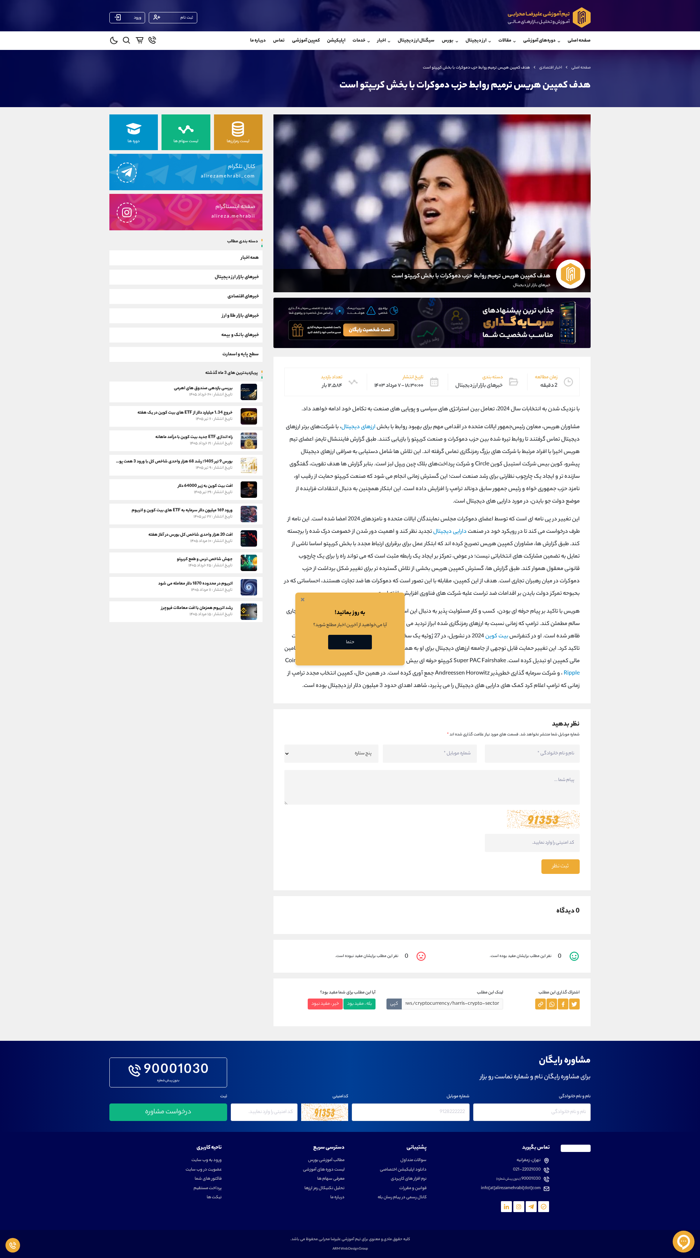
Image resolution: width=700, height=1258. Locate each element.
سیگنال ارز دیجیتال (416, 40)
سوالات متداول (413, 1160)
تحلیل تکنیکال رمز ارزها (324, 1188)
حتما (350, 642)
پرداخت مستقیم (208, 1188)
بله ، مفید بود (359, 1004)
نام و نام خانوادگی (575, 1096)
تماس (279, 40)
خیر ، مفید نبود (325, 1004)
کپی (394, 1004)
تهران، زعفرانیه (529, 1160)
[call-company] (152, 41)
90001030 (176, 1070)
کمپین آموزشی (306, 40)
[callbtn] (12, 1245)
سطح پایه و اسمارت (240, 354)
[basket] (139, 41)
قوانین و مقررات (413, 1188)
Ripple (572, 673)
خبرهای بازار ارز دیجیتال (237, 277)
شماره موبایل (458, 1096)
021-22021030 (527, 1170)
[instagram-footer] (518, 1206)
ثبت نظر (560, 866)
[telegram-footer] (543, 1206)
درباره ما (258, 40)
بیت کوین (496, 636)
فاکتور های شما (208, 1179)
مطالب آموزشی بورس (326, 1160)
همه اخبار (250, 257)
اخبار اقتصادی (550, 68)
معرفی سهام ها (331, 1179)
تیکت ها (214, 1197)
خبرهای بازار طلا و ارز (240, 315)
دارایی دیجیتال (450, 531)
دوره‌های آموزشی (539, 40)
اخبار (381, 40)
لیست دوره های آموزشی (324, 1170)
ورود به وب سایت (206, 1160)
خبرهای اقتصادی (243, 296)
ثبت (223, 1096)
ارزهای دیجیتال (358, 427)
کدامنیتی (340, 1096)
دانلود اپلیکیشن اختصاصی (403, 1170)
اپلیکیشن (336, 40)
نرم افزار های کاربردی (409, 1179)
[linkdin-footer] (506, 1206)
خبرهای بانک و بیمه (240, 335)
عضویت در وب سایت (204, 1170)
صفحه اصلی (579, 40)
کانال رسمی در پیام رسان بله (402, 1197)
